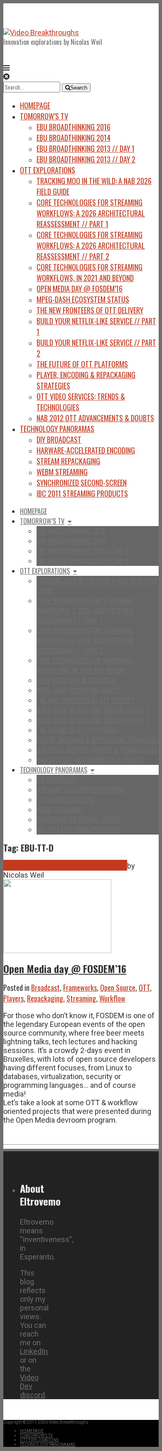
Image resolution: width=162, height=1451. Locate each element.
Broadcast (45, 987)
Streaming (81, 998)
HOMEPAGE (35, 105)
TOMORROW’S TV (44, 116)
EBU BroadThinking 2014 (73, 137)
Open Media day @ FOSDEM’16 (80, 288)
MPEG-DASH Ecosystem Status (83, 299)
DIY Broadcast (59, 439)
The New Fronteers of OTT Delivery (90, 310)
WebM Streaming (62, 471)
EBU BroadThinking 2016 (73, 126)
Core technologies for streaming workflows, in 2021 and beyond (89, 272)
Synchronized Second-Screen (82, 482)
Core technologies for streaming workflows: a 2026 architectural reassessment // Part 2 (91, 245)
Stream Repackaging (68, 461)
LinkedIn (34, 1351)
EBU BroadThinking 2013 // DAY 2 (86, 159)
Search (78, 88)
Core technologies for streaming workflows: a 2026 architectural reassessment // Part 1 (91, 213)
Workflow (112, 998)
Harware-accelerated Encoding (86, 450)
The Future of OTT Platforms (82, 364)
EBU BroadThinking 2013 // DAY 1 (86, 148)
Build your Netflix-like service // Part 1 (93, 710)
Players (13, 998)
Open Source (117, 987)
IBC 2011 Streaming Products (82, 493)
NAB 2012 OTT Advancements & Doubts (95, 417)
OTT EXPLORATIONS (47, 170)
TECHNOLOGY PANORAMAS (57, 428)
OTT (144, 987)
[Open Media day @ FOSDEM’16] (57, 950)
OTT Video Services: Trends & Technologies (97, 750)
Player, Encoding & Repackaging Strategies (98, 740)
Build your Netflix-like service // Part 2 (93, 720)
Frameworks (80, 987)
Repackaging (45, 998)
